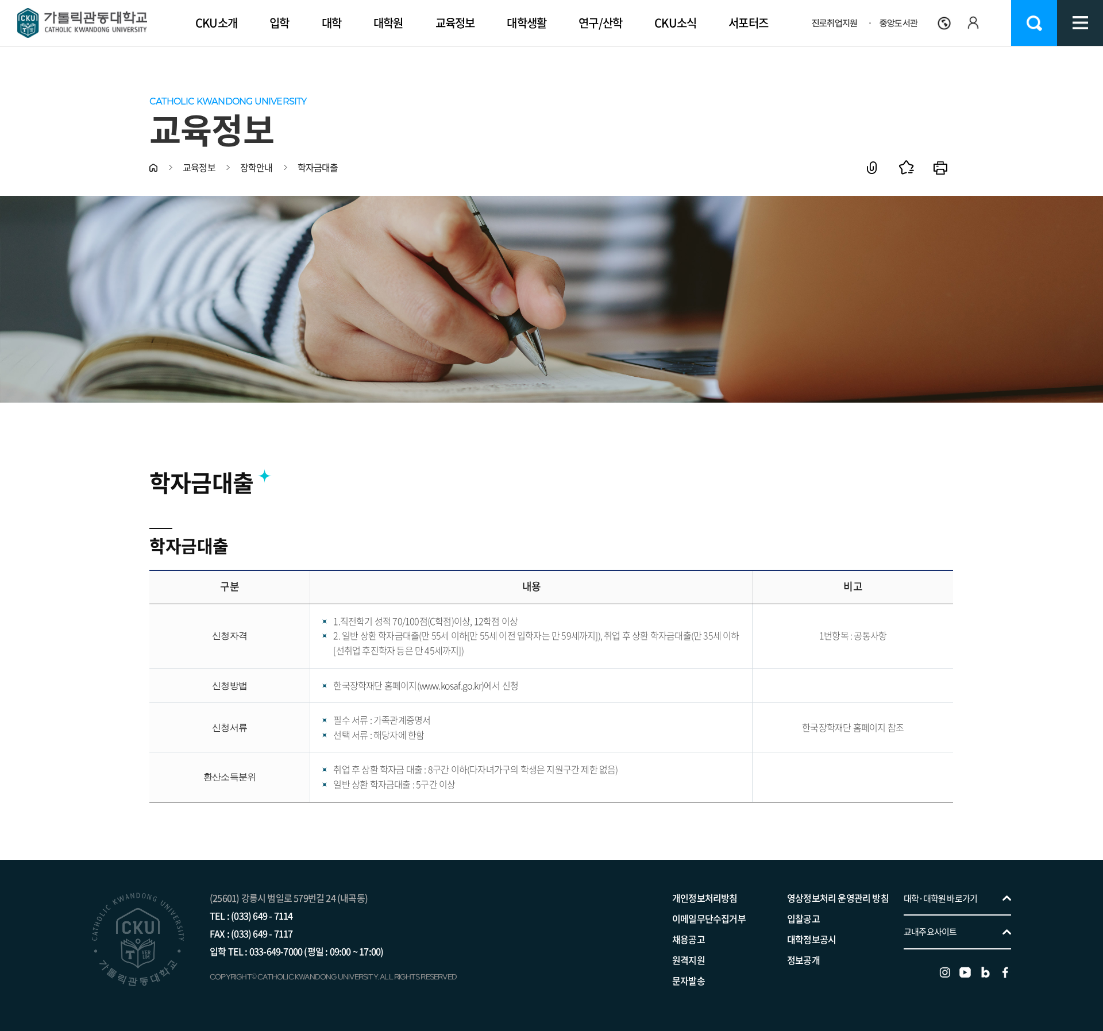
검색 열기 (1034, 23)
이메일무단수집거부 (709, 918)
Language (944, 23)
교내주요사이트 (930, 931)
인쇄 (941, 167)
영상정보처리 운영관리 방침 (838, 898)
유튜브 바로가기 (965, 972)
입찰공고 (803, 918)
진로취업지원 (834, 23)
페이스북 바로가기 (1005, 972)
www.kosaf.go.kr (450, 685)
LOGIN (973, 42)
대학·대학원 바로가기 (940, 898)
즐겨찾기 (906, 167)
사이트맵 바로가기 (1080, 23)
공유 (872, 167)
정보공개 (803, 960)
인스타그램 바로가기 (945, 972)
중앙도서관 (898, 23)
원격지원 (688, 960)
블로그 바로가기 (985, 972)
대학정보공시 (811, 939)
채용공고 (688, 939)
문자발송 (688, 980)
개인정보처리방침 (705, 898)
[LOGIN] (973, 23)
